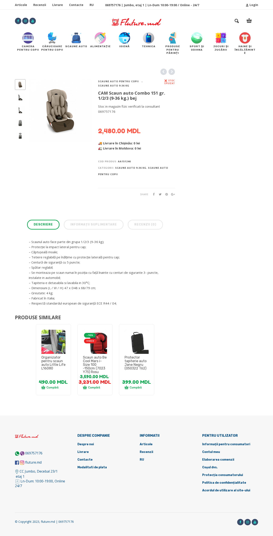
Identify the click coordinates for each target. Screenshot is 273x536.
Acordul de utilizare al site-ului (226, 490)
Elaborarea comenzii (218, 459)
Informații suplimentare (93, 224)
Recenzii (39, 5)
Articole (21, 5)
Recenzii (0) (145, 224)
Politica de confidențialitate (224, 483)
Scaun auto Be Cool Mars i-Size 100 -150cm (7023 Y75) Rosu (95, 364)
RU (92, 5)
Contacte (76, 5)
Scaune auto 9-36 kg (113, 85)
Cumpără (52, 387)
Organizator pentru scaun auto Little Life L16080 (53, 362)
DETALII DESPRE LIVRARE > (119, 120)
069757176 (33, 453)
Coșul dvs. (210, 467)
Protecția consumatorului (222, 475)
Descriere (43, 224)
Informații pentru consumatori (226, 444)
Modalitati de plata (92, 467)
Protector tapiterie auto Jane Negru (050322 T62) (136, 362)
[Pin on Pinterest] (165, 194)
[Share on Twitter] (159, 194)
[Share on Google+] (171, 194)
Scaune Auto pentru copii (118, 81)
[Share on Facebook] (152, 194)
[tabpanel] (53, 347)
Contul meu (211, 452)
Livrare (57, 5)
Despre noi (85, 444)
